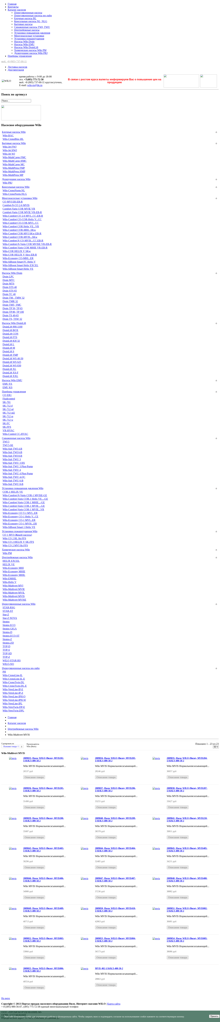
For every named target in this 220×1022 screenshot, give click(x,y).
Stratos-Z (7, 639)
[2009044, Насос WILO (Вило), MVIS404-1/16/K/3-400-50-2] (84, 848)
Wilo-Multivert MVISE (14, 599)
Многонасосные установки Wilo (19, 198)
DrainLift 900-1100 (12, 326)
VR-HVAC (8, 430)
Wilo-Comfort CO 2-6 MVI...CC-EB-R (23, 215)
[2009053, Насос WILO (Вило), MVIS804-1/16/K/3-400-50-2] (84, 938)
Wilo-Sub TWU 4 (12, 470)
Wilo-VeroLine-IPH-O (14, 696)
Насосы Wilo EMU (24, 44)
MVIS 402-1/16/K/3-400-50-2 (109, 968)
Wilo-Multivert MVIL (14, 592)
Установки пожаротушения (29, 38)
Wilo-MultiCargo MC (14, 164)
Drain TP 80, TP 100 (13, 312)
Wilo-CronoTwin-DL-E (15, 685)
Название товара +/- (11, 746)
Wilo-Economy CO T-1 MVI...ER (20, 513)
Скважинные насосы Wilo (16, 438)
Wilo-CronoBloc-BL (13, 139)
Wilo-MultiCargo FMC (14, 157)
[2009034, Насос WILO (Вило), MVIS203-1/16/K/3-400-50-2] (84, 758)
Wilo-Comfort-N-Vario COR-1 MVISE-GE (25, 495)
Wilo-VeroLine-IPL (12, 703)
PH (4, 671)
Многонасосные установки (29, 35)
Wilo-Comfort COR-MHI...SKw (19, 230)
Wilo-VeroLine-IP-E (13, 689)
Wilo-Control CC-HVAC (15, 434)
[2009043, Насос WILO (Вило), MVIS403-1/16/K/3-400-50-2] (12, 848)
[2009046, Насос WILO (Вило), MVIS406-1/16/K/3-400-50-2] (12, 878)
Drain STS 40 (10, 287)
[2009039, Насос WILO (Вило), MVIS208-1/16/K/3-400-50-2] (12, 818)
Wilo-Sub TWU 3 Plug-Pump (18, 466)
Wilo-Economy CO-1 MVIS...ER (20, 523)
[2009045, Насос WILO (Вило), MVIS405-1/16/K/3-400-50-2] (156, 848)
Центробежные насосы (26, 30)
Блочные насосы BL (25, 18)
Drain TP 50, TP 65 (13, 308)
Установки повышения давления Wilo (22, 488)
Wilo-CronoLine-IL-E (14, 678)
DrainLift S (8, 351)
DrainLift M (9, 348)
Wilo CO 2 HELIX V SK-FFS (18, 542)
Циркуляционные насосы (28, 12)
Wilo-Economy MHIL (14, 575)
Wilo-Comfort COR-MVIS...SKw (20, 237)
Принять (214, 1016)
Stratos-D (7, 632)
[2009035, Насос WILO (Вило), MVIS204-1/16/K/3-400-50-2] (156, 758)
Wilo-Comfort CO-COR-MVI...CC (21, 223)
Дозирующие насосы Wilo (16, 179)
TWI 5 (6, 441)
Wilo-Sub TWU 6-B (13, 480)
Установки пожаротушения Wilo (19, 531)
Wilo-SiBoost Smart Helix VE (18, 268)
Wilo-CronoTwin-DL (13, 682)
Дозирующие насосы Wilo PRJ (31, 53)
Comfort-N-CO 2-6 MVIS (16, 205)
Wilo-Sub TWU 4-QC (14, 477)
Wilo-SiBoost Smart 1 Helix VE (19, 527)
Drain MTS (8, 283)
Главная (12, 4)
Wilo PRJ (7, 182)
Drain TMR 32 (10, 301)
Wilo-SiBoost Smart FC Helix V (19, 261)
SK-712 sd (8, 409)
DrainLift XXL (10, 376)
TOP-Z (6, 657)
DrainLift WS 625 (12, 362)
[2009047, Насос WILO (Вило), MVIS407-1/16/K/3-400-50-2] (84, 878)
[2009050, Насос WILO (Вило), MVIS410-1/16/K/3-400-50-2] (84, 908)
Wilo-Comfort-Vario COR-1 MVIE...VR (23, 509)
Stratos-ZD (8, 642)
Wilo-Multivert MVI (13, 585)
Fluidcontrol (9, 398)
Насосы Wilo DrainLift (26, 47)
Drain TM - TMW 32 (13, 297)
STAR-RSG (9, 607)
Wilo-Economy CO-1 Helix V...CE (20, 516)
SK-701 (7, 402)
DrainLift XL (9, 369)
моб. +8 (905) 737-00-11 (14, 61)
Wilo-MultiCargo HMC (15, 161)
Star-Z (6, 614)
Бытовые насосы (23, 24)
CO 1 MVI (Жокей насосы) (17, 534)
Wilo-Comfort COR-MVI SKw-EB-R (22, 233)
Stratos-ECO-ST (11, 635)
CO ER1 (7, 395)
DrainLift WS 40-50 (13, 358)
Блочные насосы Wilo (14, 132)
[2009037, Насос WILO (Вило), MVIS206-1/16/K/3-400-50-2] (84, 788)
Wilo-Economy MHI (13, 568)
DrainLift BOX (10, 330)
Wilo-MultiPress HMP (14, 171)
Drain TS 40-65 (11, 315)
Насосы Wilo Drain (24, 41)
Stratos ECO (9, 625)
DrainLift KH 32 (11, 340)
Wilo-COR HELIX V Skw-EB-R (20, 254)
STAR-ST (8, 611)
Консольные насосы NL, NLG (30, 21)
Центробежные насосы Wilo (17, 557)
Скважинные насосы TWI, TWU (32, 27)
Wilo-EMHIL (9, 578)
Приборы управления (20, 56)
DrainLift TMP (10, 355)
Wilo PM (7, 553)
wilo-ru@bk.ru (34, 85)
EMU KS (7, 387)
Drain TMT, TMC (12, 304)
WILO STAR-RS (12, 660)
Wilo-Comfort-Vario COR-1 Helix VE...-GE (25, 499)
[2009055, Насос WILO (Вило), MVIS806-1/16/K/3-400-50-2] (12, 968)
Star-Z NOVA (10, 618)
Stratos (6, 621)
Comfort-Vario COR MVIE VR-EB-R (22, 212)
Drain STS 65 (10, 290)
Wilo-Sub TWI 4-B (12, 448)
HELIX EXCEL (11, 561)
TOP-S (6, 650)
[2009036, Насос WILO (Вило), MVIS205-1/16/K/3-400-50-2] (12, 788)
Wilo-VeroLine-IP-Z (13, 693)
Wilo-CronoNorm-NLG (15, 194)
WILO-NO (8, 664)
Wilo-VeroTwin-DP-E (14, 707)
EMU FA (7, 383)
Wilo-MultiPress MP (13, 175)
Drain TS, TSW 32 (12, 319)
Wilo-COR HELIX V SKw (17, 251)
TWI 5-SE (8, 445)
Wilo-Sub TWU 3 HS (14, 463)
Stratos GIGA (10, 628)
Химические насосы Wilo (16, 549)
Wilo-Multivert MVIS (14, 596)
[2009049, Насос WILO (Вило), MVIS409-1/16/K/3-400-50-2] (12, 908)
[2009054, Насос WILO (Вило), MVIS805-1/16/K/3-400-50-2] (156, 938)
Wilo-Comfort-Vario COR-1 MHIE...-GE (24, 502)
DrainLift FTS (10, 337)
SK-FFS (7, 427)
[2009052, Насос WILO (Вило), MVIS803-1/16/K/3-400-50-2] (12, 938)
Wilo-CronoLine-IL (13, 675)
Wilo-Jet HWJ (10, 150)
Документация (16, 69)
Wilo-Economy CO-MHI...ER (18, 258)
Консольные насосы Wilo (15, 187)
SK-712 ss (8, 416)
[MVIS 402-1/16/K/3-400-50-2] (84, 968)
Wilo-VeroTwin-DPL (13, 710)
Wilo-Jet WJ (9, 153)
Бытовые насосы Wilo (14, 143)
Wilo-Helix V (9, 582)
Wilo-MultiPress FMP (14, 168)
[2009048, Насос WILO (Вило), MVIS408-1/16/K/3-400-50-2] (156, 878)
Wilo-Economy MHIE (14, 571)
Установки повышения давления (32, 32)
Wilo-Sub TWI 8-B (12, 455)
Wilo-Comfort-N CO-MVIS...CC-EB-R (23, 240)
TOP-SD (7, 653)
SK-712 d (8, 405)
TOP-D (6, 646)
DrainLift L (8, 344)
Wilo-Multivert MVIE (14, 589)
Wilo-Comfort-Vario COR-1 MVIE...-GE (24, 506)
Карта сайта (113, 1003)
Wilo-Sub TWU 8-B (13, 484)
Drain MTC (9, 280)
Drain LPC (8, 276)
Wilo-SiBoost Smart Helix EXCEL (20, 265)
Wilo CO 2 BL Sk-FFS (14, 538)
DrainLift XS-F (10, 372)
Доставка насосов (17, 67)
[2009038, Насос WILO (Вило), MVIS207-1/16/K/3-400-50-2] (156, 788)
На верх (5, 998)
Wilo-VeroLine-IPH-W (14, 700)
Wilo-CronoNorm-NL (14, 190)
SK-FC (6, 423)
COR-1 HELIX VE (13, 491)
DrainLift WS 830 (12, 365)
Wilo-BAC (8, 135)
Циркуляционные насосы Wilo (18, 604)
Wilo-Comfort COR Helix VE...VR (21, 226)
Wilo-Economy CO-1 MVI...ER (19, 520)
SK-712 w (8, 419)
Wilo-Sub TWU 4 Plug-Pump (18, 473)
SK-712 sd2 (9, 412)
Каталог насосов (17, 9)
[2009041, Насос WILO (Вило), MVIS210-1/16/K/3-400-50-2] (156, 818)
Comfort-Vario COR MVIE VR (19, 208)
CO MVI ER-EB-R (13, 201)
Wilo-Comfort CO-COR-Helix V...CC (22, 219)
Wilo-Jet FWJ (9, 146)
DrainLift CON (10, 333)
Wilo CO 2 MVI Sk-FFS (15, 545)
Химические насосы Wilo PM (30, 50)
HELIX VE (9, 564)
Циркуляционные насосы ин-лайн (33, 15)
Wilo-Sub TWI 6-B (12, 452)
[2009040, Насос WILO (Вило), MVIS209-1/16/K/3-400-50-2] (84, 818)
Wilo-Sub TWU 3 (12, 459)
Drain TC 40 (9, 294)
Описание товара (34, 777)
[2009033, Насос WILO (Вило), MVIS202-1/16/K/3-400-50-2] (12, 758)
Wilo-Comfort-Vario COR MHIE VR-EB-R (25, 247)
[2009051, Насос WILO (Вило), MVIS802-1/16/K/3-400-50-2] (156, 908)
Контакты (13, 6)
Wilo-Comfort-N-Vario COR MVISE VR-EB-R (27, 244)
